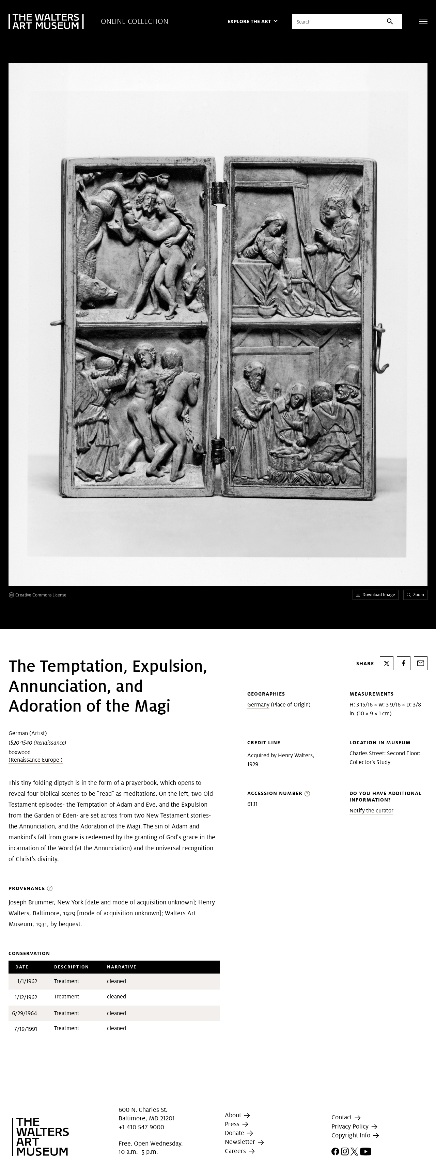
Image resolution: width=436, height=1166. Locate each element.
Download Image (378, 594)
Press (233, 1124)
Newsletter (241, 1142)
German (18, 733)
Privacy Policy (350, 1126)
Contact (342, 1117)
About (234, 1115)
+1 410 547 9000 (141, 1127)
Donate (235, 1133)
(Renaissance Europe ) (36, 759)
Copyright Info (351, 1135)
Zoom (418, 594)
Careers (236, 1151)
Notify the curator (371, 810)
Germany (258, 704)
